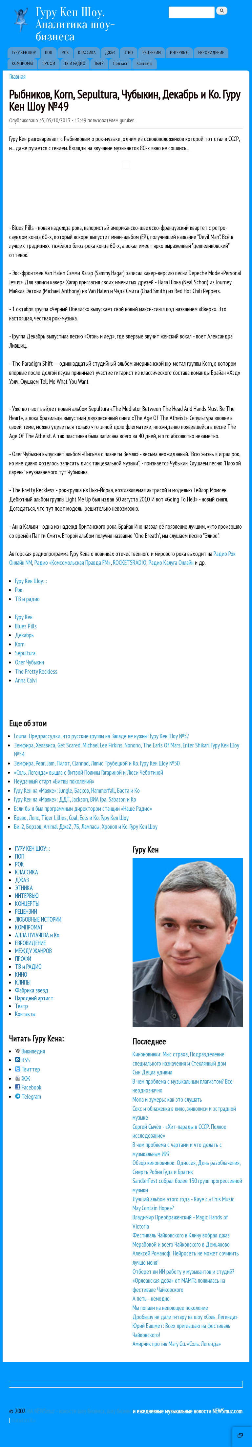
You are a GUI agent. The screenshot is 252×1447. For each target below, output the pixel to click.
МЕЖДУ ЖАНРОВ (33, 951)
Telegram (30, 1096)
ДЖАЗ (110, 52)
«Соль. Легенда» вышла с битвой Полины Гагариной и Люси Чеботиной (88, 772)
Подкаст (120, 63)
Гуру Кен (23, 617)
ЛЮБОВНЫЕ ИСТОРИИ (38, 919)
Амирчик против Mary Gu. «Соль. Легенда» (177, 1344)
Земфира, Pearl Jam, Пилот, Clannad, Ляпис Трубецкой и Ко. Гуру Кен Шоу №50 (96, 763)
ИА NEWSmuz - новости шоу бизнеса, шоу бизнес (79, 1411)
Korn (20, 644)
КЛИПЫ (23, 982)
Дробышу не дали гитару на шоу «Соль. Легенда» (185, 1317)
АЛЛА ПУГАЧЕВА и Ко (37, 935)
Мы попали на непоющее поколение (170, 1308)
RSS (25, 1060)
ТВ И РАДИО (75, 63)
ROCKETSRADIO (129, 562)
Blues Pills (26, 626)
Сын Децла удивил (152, 1072)
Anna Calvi (26, 680)
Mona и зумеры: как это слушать (167, 1099)
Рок (18, 590)
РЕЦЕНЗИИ (151, 52)
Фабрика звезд (31, 990)
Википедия (32, 1051)
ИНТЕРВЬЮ (179, 52)
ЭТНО (128, 52)
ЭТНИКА (24, 888)
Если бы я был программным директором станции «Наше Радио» (83, 808)
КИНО (21, 974)
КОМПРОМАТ (22, 63)
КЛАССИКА (86, 52)
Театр (21, 1006)
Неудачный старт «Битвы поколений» (54, 781)
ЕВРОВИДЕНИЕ (211, 52)
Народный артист (34, 998)
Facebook (30, 1087)
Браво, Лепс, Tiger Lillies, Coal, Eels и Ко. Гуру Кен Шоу (71, 818)
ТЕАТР (99, 63)
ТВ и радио (27, 599)
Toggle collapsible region (242, 1437)
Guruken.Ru (23, 1420)
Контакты (144, 63)
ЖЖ (25, 1078)
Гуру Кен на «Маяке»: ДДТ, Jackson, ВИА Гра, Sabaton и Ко (75, 799)
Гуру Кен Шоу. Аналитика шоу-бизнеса (75, 24)
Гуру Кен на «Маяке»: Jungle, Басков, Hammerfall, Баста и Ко (77, 790)
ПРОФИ (48, 63)
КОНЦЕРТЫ (27, 903)
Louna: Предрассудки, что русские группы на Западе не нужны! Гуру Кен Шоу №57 (101, 736)
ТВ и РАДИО (28, 966)
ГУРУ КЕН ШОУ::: (32, 848)
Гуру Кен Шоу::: (31, 581)
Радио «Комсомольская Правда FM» (72, 562)
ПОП (48, 52)
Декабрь (24, 635)
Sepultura (25, 653)
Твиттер (30, 1069)
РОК (65, 52)
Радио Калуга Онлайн (171, 562)
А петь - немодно (151, 1298)
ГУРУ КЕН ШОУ (24, 52)
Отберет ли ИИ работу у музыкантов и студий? (183, 1271)
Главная (17, 76)
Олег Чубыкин (29, 662)
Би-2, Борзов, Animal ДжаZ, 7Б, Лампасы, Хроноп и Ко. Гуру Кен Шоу (86, 826)
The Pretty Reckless (36, 671)
